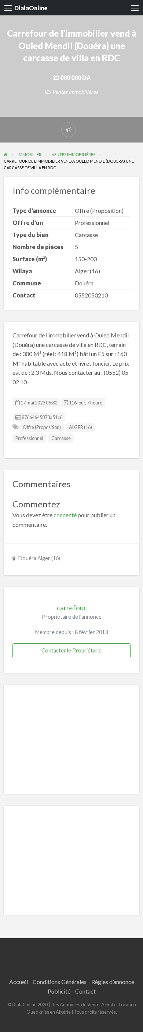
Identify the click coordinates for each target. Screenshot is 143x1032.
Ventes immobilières (75, 92)
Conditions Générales (60, 981)
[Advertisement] (71, 739)
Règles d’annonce (112, 981)
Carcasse (61, 438)
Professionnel (29, 438)
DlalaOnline (31, 7)
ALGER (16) (80, 427)
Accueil (18, 981)
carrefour (71, 607)
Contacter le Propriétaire (71, 650)
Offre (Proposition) (42, 427)
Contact (85, 991)
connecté (65, 514)
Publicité (59, 991)
